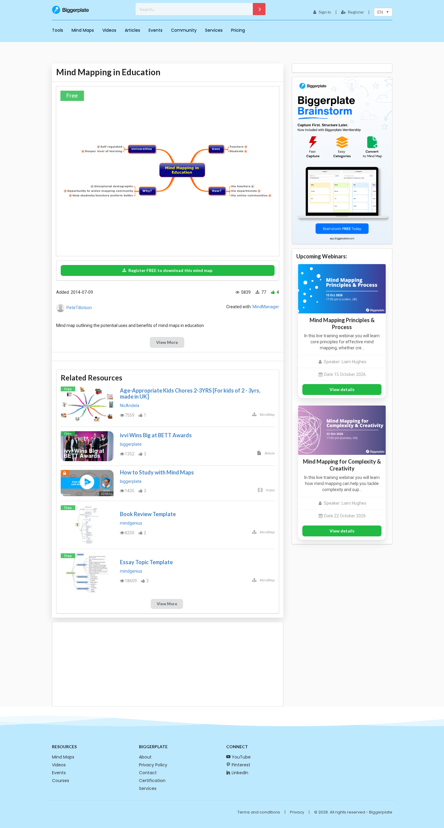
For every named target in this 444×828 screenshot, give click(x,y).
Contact (148, 773)
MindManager (266, 306)
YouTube (241, 757)
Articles (132, 30)
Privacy (297, 812)
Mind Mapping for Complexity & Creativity (342, 465)
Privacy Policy (153, 765)
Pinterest (241, 765)
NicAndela (129, 405)
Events (155, 30)
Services (214, 30)
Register (356, 12)
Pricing (238, 30)
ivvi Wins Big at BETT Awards (156, 435)
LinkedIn (239, 773)
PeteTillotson (79, 307)
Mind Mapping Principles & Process (342, 323)
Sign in (325, 12)
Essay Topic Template (146, 562)
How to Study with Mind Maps (157, 472)
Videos (109, 30)
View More (167, 342)
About (145, 757)
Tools (57, 30)
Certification (152, 781)
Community (184, 30)
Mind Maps (83, 30)
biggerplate (131, 444)
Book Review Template (148, 514)
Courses (60, 781)
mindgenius (131, 523)
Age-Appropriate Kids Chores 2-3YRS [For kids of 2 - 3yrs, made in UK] (190, 393)
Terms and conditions (258, 812)
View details (342, 389)
